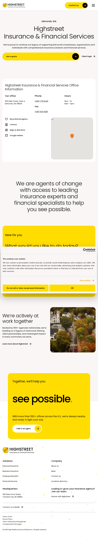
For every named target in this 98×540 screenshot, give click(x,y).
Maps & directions (17, 130)
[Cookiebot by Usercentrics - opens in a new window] (84, 250)
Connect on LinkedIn (11, 507)
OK (72, 288)
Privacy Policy (7, 519)
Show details (85, 280)
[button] (72, 136)
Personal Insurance (10, 466)
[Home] (49, 450)
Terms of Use (7, 517)
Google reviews (16, 135)
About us (55, 466)
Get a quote (11, 56)
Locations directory (59, 481)
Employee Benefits (10, 476)
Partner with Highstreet (60, 496)
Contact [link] (13, 124)
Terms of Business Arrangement (14, 522)
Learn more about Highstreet (15, 344)
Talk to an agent (23, 428)
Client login (87, 56)
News (53, 471)
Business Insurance (10, 471)
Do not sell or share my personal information (25, 288)
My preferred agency (19, 119)
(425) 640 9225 (41, 111)
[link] (14, 5)
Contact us (74, 5)
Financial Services (10, 481)
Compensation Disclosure (12, 524)
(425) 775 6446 (41, 101)
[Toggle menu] (93, 5)
